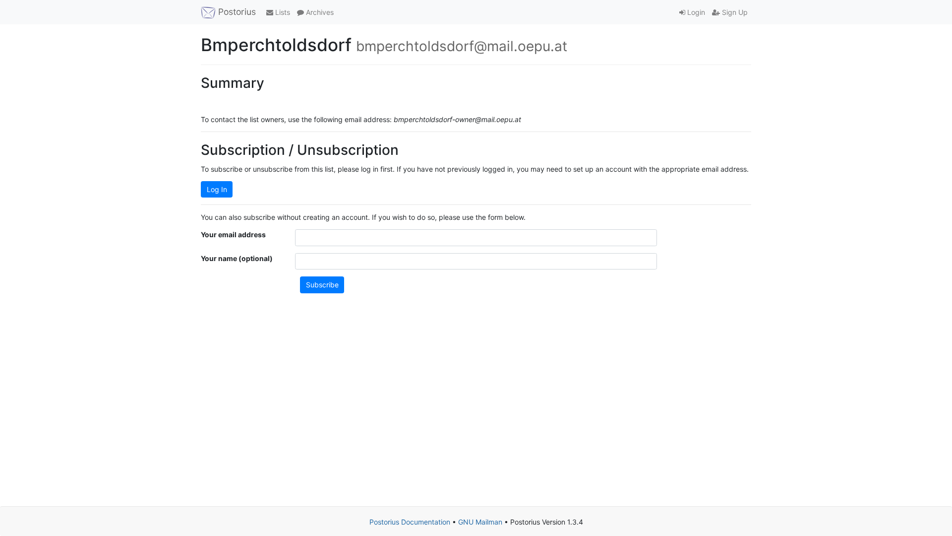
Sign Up (734, 12)
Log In (217, 189)
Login (695, 12)
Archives (319, 12)
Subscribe (322, 284)
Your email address (233, 234)
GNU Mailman (480, 522)
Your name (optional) (237, 258)
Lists (281, 12)
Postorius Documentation (409, 522)
